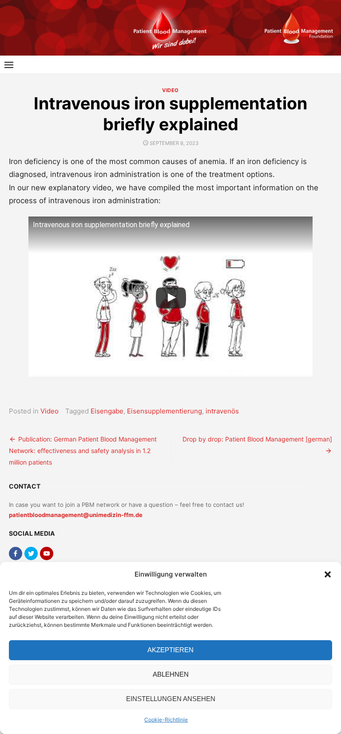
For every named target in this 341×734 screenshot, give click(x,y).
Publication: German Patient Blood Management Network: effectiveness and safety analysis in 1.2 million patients (83, 450)
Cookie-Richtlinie (166, 719)
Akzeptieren (170, 650)
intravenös (222, 411)
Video (170, 90)
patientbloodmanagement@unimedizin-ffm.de (76, 514)
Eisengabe (107, 411)
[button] (327, 574)
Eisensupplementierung (164, 411)
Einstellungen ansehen (170, 698)
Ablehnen (171, 674)
